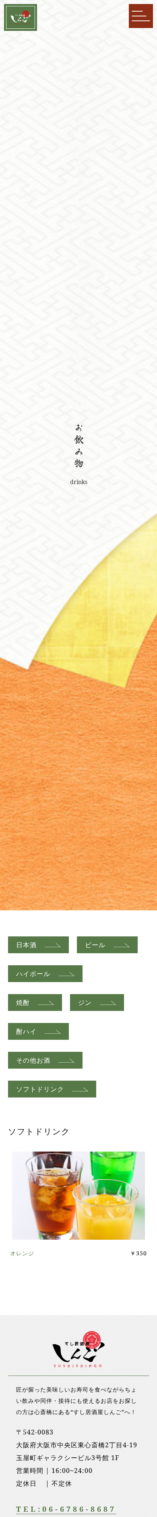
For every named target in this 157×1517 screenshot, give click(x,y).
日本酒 (26, 944)
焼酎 (23, 1002)
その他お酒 (33, 1060)
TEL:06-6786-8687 (66, 1509)
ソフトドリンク (40, 1089)
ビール (95, 944)
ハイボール (33, 973)
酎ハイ (26, 1031)
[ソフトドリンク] (78, 1233)
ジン (85, 1002)
